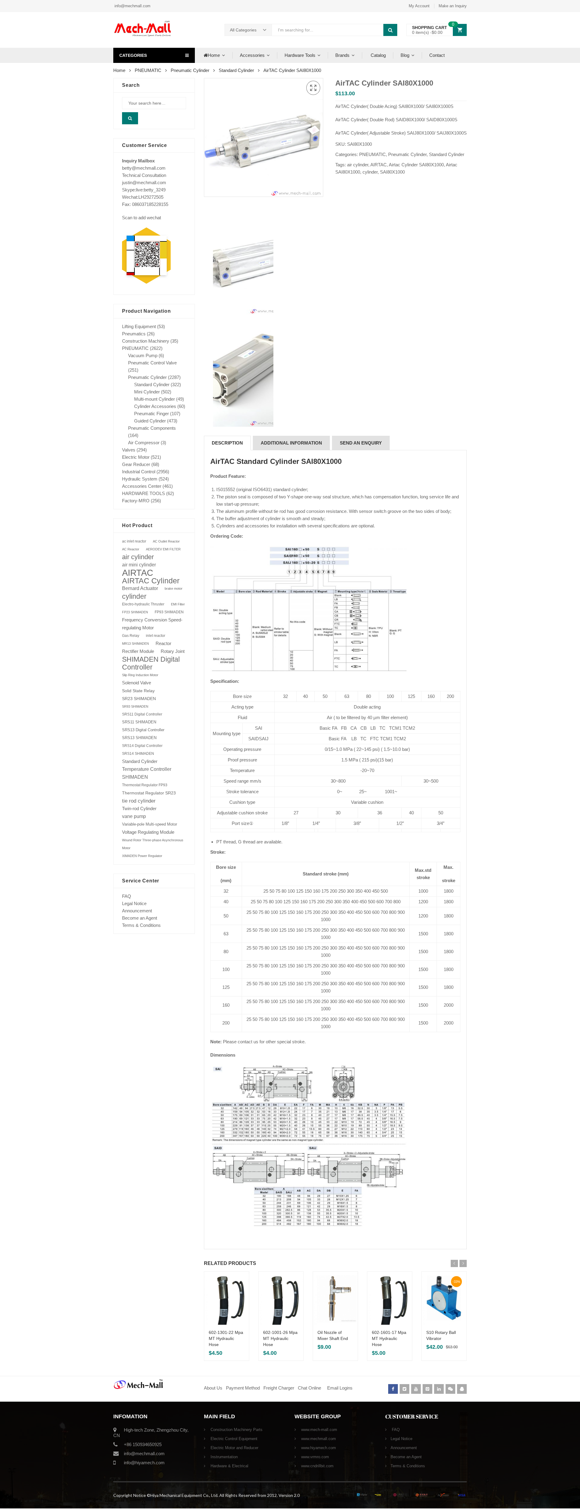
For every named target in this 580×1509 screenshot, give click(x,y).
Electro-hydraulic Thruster (143, 604)
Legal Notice (134, 903)
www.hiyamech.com (318, 1447)
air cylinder (357, 164)
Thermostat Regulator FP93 (144, 785)
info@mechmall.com (131, 6)
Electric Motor (136, 457)
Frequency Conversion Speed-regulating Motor (152, 624)
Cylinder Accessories (155, 406)
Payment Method (243, 1387)
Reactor (163, 643)
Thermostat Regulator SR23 (149, 792)
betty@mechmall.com (144, 168)
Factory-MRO (136, 500)
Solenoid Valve (136, 682)
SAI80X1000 (392, 171)
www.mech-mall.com (318, 1429)
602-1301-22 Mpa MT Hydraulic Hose (226, 1338)
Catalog (377, 55)
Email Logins (340, 1387)
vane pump (134, 816)
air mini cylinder (139, 564)
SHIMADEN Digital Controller (151, 663)
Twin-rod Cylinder (139, 808)
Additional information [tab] (291, 442)
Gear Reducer (136, 464)
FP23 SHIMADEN (135, 612)
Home (214, 55)
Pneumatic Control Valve (152, 362)
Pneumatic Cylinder (190, 70)
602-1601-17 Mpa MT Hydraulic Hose (389, 1338)
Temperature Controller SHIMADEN (146, 773)
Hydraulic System (139, 478)
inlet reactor (155, 635)
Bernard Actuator (140, 588)
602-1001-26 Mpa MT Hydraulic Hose (280, 1338)
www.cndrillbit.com (317, 1466)
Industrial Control (138, 471)
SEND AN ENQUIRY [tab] (361, 442)
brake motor (173, 588)
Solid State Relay (138, 690)
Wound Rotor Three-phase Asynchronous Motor (152, 844)
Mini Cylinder (147, 391)
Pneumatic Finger (151, 413)
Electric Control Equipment (233, 1438)
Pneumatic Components (152, 428)
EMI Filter (178, 604)
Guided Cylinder (150, 420)
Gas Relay (130, 635)
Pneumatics (134, 333)
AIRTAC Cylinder (150, 581)
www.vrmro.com (314, 1457)
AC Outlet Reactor (166, 541)
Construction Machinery (145, 341)
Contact (437, 55)
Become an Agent (139, 918)
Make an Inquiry (453, 6)
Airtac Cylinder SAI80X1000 (416, 164)
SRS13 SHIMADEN (139, 737)
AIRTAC (378, 164)
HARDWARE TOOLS (143, 493)
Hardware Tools (300, 55)
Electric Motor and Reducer (233, 1447)
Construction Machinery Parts (236, 1429)
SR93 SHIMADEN (135, 706)
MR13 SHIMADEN (135, 643)
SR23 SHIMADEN (139, 698)
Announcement (137, 910)
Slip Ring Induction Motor (140, 675)
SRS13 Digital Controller (143, 730)
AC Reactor (130, 549)
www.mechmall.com (318, 1438)
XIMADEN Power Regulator (142, 856)
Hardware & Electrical (228, 1466)
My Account (419, 6)
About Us (213, 1387)
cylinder (370, 171)
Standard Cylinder (236, 70)
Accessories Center (141, 486)
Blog (405, 55)
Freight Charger (278, 1387)
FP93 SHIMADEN (169, 612)
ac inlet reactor (134, 541)
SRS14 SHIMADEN (138, 753)
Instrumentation (223, 1457)
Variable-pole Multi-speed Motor (149, 824)
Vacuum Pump (142, 355)
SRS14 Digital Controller (142, 746)
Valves (128, 449)
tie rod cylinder (139, 801)
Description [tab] (227, 442)
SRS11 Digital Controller (142, 714)
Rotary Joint (173, 651)
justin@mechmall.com (144, 182)
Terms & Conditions (141, 925)
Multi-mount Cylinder (154, 399)
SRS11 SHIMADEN (139, 722)
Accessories (252, 55)
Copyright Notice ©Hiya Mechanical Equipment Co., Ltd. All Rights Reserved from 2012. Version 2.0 (206, 1495)
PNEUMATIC (148, 70)
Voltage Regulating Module (148, 832)
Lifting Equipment (139, 326)
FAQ (126, 896)
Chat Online (309, 1387)
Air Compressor (144, 442)
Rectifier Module (138, 651)
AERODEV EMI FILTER (163, 549)
